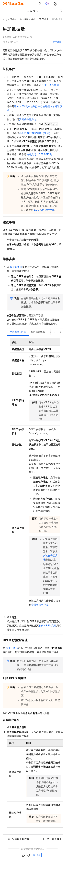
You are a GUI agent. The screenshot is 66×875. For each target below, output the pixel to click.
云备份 (13, 19)
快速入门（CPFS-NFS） (39, 154)
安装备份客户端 (27, 119)
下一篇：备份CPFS (52, 839)
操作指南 (24, 19)
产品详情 (57, 42)
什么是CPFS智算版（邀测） (35, 133)
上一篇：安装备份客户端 (16, 839)
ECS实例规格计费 (44, 209)
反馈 (38, 855)
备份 (33, 19)
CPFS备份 (43, 19)
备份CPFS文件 (47, 625)
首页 (5, 19)
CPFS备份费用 (50, 85)
